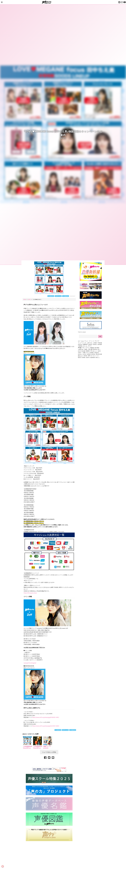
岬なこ (99, 349)
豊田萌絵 (85, 355)
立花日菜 (84, 354)
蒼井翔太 (93, 354)
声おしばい (85, 346)
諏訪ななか (80, 355)
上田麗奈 (95, 343)
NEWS (63, 138)
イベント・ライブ (94, 341)
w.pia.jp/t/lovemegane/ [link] (30, 663)
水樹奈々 (80, 352)
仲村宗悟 (80, 344)
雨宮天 (80, 357)
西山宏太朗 (99, 354)
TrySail (82, 341)
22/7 (79, 341)
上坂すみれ (89, 343)
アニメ (86, 341)
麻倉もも (98, 357)
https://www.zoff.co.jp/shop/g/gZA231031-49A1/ (45, 726)
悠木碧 (79, 351)
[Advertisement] (49, 763)
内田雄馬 (99, 344)
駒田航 (83, 357)
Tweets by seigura (82, 332)
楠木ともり (94, 351)
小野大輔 (90, 349)
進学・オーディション (93, 355)
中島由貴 (100, 343)
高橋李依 (88, 357)
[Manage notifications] (2, 866)
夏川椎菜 (97, 347)
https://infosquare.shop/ (30, 593)
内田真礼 (95, 344)
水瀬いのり (86, 352)
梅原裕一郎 (89, 351)
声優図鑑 (92, 347)
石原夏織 (91, 352)
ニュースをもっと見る (49, 752)
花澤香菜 (89, 354)
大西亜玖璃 (51, 296)
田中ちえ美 (58, 296)
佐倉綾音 (90, 344)
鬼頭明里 (92, 357)
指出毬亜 (83, 351)
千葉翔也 (80, 346)
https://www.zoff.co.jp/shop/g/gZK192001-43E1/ (45, 717)
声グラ (90, 346)
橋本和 (99, 351)
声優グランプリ (83, 347)
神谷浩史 (80, 354)
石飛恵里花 (66, 296)
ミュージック (82, 342)
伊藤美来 (85, 344)
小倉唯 (85, 349)
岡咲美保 (95, 349)
